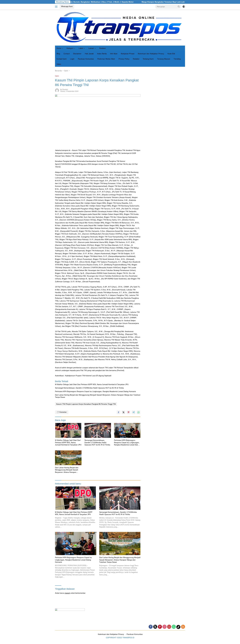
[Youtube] (169, 627)
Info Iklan (113, 54)
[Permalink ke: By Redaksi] (57, 90)
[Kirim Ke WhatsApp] (138, 412)
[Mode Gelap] (183, 7)
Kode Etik (171, 54)
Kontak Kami (61, 59)
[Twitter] (155, 627)
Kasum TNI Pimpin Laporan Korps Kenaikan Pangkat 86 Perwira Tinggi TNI (86, 404)
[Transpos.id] (120, 27)
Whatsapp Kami (67, 6)
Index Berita (102, 54)
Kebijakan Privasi (127, 54)
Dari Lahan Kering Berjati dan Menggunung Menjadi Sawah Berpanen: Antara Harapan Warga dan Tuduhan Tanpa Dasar (97, 396)
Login (72, 59)
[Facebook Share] (118, 412)
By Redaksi (64, 89)
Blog (58, 54)
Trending (177, 59)
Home (58, 48)
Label (81, 48)
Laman (91, 48)
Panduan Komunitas (86, 59)
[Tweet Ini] (123, 412)
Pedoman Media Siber (106, 59)
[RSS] (183, 627)
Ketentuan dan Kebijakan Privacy (151, 54)
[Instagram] (164, 627)
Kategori (70, 48)
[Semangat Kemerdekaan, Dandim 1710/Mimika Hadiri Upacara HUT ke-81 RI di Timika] (97, 430)
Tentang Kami (148, 59)
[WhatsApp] (174, 627)
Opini (57, 76)
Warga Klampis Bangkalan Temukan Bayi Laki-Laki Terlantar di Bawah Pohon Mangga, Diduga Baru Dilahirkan (162, 2)
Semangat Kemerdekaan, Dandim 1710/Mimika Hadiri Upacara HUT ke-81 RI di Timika (89, 388)
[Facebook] (151, 627)
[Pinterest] (160, 627)
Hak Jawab (89, 54)
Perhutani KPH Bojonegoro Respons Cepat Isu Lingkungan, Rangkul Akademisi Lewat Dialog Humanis (95, 391)
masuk (67, 593)
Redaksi (102, 48)
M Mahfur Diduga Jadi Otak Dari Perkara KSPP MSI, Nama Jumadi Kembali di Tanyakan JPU (91, 384)
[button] (178, 7)
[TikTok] (178, 627)
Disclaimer (77, 54)
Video (58, 64)
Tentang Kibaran (163, 59)
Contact (67, 54)
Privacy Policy (123, 59)
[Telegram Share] (133, 412)
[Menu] (56, 7)
